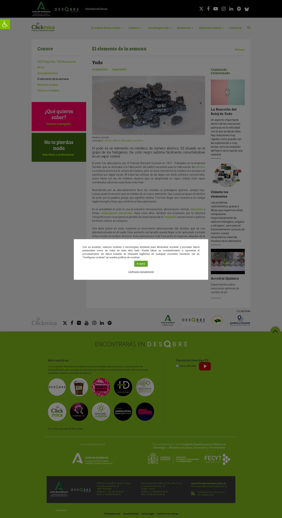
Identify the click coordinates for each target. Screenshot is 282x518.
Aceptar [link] (141, 263)
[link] (5, 24)
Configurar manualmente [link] (141, 272)
